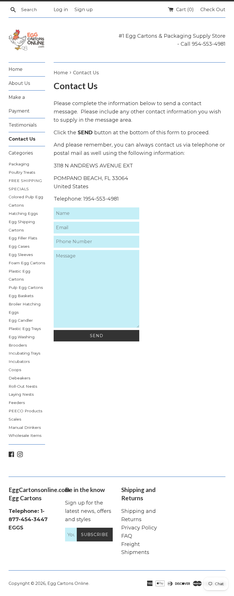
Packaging (19, 164)
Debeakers (19, 378)
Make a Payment (19, 104)
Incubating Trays (24, 353)
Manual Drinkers (25, 427)
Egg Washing (22, 337)
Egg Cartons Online (67, 583)
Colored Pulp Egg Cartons (26, 201)
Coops (15, 369)
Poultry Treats (22, 172)
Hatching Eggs (23, 213)
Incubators (19, 361)
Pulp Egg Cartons (26, 287)
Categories (21, 153)
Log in (61, 9)
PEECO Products (25, 411)
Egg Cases (19, 246)
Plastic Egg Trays (25, 328)
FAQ (126, 536)
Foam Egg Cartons (27, 263)
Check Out (212, 9)
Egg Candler (21, 320)
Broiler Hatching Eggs (25, 308)
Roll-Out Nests (23, 386)
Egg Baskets (21, 295)
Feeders (17, 402)
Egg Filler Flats (23, 238)
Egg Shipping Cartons (22, 225)
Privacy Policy (139, 528)
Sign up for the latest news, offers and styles (88, 511)
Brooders (18, 345)
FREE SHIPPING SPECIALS (25, 184)
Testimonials (23, 125)
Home (16, 69)
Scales (15, 419)
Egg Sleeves (21, 254)
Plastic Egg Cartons (19, 275)
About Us (19, 83)
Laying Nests (21, 394)
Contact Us (22, 139)
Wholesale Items (25, 435)
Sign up (83, 9)
